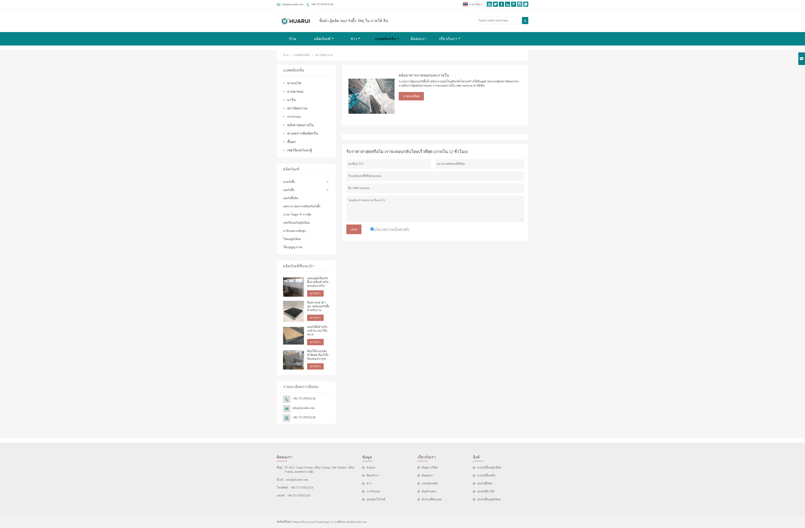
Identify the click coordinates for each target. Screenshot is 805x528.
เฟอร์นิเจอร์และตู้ (299, 150)
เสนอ (354, 229)
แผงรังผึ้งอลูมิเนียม (489, 499)
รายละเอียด (411, 96)
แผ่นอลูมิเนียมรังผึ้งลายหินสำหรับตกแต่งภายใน (317, 282)
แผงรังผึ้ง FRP (486, 491)
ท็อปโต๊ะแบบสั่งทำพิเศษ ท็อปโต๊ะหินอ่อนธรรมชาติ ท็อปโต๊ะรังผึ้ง (318, 355)
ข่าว (354, 39)
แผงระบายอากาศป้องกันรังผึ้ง (301, 206)
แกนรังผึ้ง (289, 181)
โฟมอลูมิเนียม (292, 239)
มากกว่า (315, 293)
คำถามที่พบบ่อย (431, 499)
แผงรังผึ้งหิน (290, 198)
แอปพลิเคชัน (430, 483)
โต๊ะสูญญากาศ (292, 247)
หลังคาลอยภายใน (300, 125)
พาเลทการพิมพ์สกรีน (302, 133)
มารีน (291, 100)
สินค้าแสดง (429, 491)
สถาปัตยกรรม (297, 108)
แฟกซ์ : (281, 495)
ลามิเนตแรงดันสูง (294, 230)
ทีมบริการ (372, 475)
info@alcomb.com (292, 4)
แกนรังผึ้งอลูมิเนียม (489, 467)
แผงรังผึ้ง (288, 190)
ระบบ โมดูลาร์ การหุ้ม (297, 214)
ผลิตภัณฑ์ (322, 39)
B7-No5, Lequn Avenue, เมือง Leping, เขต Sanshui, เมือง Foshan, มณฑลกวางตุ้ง (319, 469)
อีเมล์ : (281, 479)
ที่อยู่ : (280, 467)
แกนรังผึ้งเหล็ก (486, 475)
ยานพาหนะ (295, 91)
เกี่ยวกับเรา (448, 39)
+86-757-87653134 (322, 4)
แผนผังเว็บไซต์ (375, 499)
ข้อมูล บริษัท (430, 467)
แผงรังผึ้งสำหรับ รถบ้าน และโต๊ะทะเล (317, 330)
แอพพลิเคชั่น (385, 39)
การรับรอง (373, 491)
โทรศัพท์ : (283, 487)
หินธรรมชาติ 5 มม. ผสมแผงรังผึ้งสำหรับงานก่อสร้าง (318, 306)
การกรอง (294, 116)
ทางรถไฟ (294, 83)
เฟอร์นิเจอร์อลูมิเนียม (296, 222)
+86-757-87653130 (303, 417)
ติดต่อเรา (418, 39)
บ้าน (292, 39)
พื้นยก (291, 142)
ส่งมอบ (370, 467)
